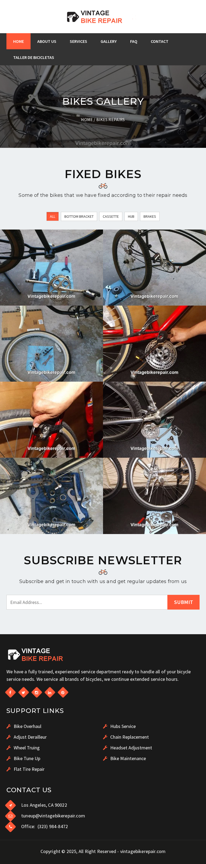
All (52, 216)
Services (78, 41)
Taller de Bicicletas (33, 57)
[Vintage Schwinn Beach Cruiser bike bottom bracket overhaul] (51, 268)
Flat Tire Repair (29, 769)
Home (18, 41)
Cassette (111, 216)
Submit (183, 602)
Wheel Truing (26, 748)
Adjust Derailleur (30, 737)
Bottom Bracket (79, 216)
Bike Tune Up (26, 758)
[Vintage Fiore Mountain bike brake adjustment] (51, 420)
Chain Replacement (129, 737)
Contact (159, 41)
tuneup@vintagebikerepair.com (53, 816)
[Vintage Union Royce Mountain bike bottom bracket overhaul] (154, 420)
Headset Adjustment (130, 748)
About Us (46, 41)
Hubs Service (122, 726)
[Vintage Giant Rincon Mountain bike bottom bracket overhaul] (51, 496)
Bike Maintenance (127, 758)
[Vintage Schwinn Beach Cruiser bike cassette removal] (154, 268)
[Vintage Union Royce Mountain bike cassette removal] (154, 496)
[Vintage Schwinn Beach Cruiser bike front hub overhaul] (51, 344)
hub (131, 216)
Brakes (150, 216)
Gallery (109, 41)
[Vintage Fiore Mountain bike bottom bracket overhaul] (154, 344)
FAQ (133, 41)
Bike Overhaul (27, 726)
